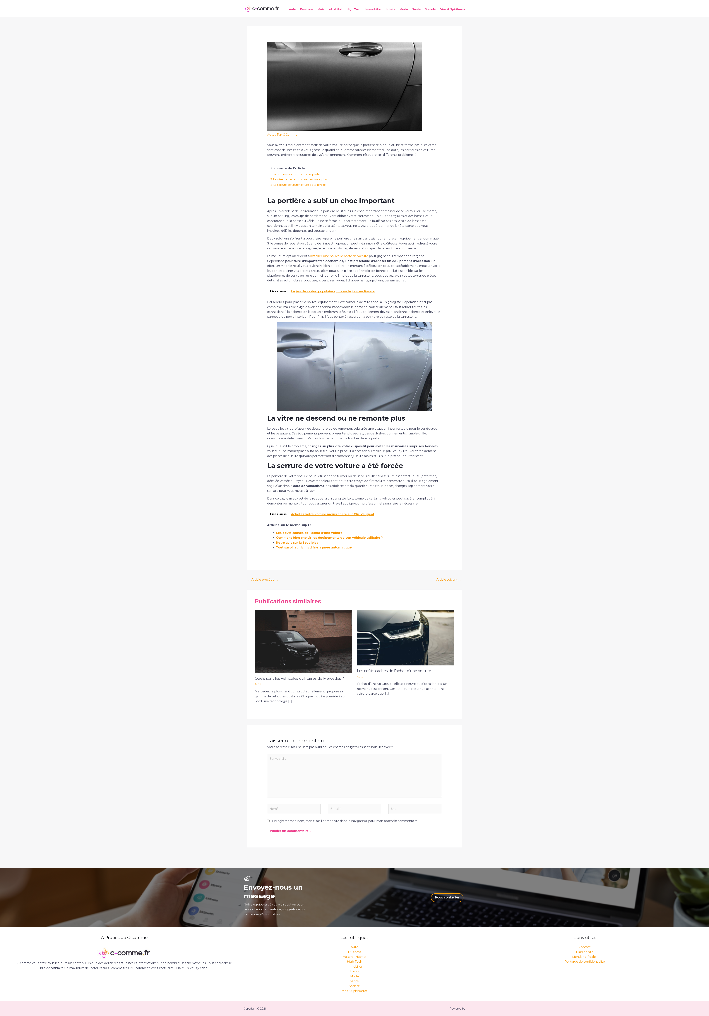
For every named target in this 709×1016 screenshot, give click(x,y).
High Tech (354, 9)
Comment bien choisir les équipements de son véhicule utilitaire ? (329, 537)
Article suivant (448, 579)
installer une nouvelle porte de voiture (339, 256)
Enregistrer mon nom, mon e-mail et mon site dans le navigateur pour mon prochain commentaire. (345, 821)
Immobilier (373, 9)
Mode (404, 9)
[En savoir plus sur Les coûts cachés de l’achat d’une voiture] (405, 637)
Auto (292, 9)
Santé (416, 9)
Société (430, 9)
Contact (585, 947)
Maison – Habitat (330, 9)
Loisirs (390, 9)
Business (307, 9)
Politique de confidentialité (585, 961)
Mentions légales (584, 957)
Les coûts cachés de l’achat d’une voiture (309, 533)
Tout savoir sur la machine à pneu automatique (314, 547)
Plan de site (584, 952)
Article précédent (263, 579)
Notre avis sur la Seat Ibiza (297, 542)
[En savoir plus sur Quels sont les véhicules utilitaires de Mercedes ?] (303, 641)
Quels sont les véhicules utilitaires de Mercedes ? (299, 678)
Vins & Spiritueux (452, 9)
